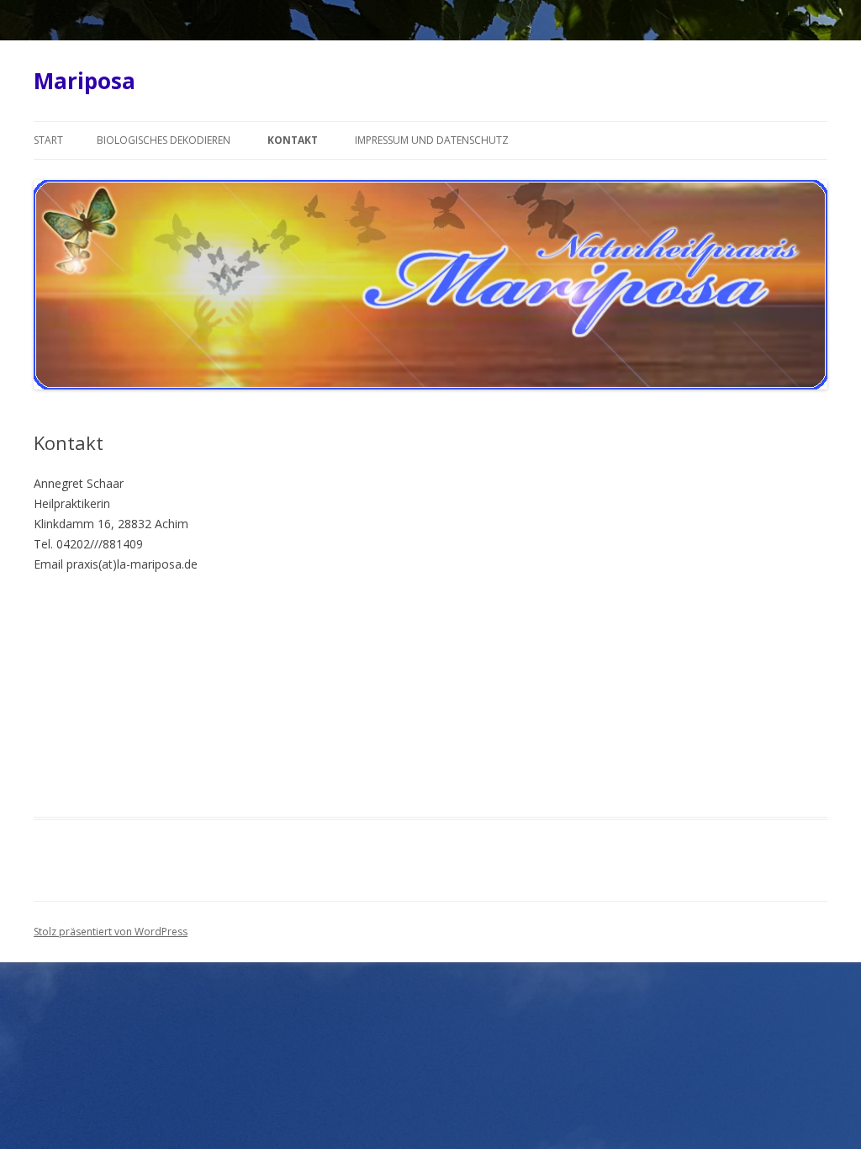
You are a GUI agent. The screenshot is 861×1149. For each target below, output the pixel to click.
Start (48, 140)
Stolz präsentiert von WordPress (111, 931)
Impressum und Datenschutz (432, 140)
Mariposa (84, 81)
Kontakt (292, 140)
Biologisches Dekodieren (163, 140)
